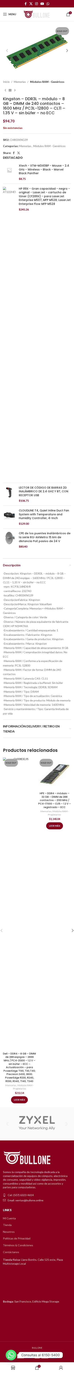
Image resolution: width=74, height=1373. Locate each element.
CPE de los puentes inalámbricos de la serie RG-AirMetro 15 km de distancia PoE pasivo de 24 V (44, 537)
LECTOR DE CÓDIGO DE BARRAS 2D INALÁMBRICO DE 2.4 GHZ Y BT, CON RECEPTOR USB (43, 491)
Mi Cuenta (9, 1218)
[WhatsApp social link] (48, 4)
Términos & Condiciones (18, 1245)
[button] (7, 50)
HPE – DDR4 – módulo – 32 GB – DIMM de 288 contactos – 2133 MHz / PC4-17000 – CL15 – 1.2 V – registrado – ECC (54, 800)
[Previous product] (5, 90)
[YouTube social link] (42, 4)
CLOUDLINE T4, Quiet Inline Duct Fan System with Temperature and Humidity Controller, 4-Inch (44, 514)
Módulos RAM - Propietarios (23, 1087)
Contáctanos (11, 1252)
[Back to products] (10, 90)
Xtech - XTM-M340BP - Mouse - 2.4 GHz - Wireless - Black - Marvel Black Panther (44, 169)
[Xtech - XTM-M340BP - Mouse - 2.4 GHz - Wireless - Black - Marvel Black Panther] (9, 172)
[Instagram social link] (36, 4)
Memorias (20, 81)
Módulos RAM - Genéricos (47, 81)
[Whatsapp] (11, 1355)
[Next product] (14, 90)
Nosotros (9, 1231)
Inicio (6, 81)
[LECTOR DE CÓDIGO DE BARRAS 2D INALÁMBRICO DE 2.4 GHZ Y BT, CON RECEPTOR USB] (9, 494)
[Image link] (27, 1158)
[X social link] (31, 4)
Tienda (7, 1225)
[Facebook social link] (25, 4)
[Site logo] (37, 14)
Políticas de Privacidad (16, 1238)
